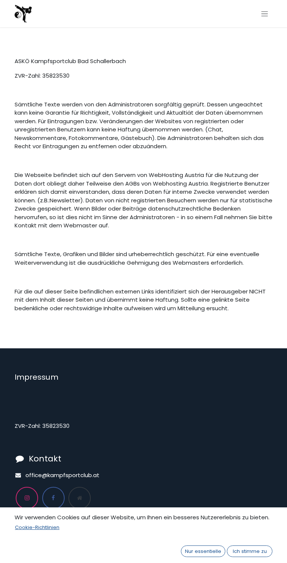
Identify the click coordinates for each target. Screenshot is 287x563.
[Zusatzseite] (79, 498)
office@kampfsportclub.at (62, 475)
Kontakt (45, 458)
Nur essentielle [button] (203, 551)
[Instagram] (27, 498)
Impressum (36, 377)
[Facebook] (53, 498)
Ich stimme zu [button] (250, 551)
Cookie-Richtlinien (37, 527)
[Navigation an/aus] (265, 14)
